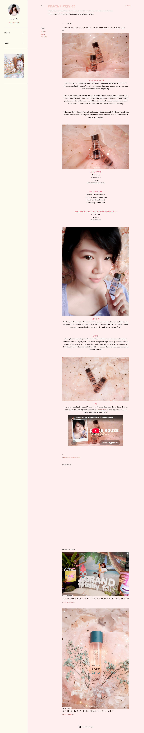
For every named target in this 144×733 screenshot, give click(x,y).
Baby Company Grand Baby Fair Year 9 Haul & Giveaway (95, 598)
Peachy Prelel (62, 6)
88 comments (71, 602)
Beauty (65, 14)
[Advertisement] (95, 530)
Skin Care (73, 14)
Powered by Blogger (87, 727)
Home (50, 14)
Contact (90, 14)
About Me (57, 14)
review (43, 34)
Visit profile (14, 23)
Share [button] (43, 24)
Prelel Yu (14, 19)
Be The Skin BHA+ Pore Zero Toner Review (87, 710)
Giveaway (82, 14)
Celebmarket (101, 410)
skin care (44, 37)
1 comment (70, 714)
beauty (43, 32)
